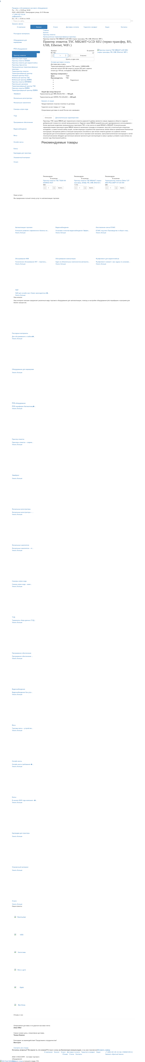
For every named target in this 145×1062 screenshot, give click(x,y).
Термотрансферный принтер (22, 73)
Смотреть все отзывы (21, 1048)
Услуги (55, 27)
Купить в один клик (72, 59)
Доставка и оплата (72, 27)
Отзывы (65, 1054)
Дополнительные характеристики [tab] (67, 117)
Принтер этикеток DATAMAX (21, 82)
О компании (21, 27)
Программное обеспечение (23, 122)
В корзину (83, 55)
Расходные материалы (22, 33)
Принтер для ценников (20, 84)
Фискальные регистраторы (23, 98)
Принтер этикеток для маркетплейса (24, 63)
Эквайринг (17, 94)
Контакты (124, 27)
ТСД (15, 116)
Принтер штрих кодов (19, 58)
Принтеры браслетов (19, 65)
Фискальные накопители (22, 102)
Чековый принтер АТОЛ (20, 75)
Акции (107, 27)
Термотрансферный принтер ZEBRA (25, 90)
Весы (15, 135)
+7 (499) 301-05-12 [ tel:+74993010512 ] (119, 1052)
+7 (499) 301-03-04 (18, 14)
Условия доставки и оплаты (60, 62)
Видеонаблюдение (20, 129)
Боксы (16, 148)
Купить (60, 188)
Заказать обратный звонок (114, 1054)
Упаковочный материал (22, 157)
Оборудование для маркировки (20, 41)
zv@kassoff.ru (16, 16)
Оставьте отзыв (17, 1061)
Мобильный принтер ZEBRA (22, 80)
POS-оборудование (20, 49)
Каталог (39, 27)
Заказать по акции (47, 101)
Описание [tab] (48, 117)
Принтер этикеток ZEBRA (21, 88)
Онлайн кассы (18, 142)
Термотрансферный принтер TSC (24, 86)
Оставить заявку (103, 1050)
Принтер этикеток (20, 55)
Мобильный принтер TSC (21, 77)
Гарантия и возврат (90, 27)
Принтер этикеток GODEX (21, 61)
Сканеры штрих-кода (21, 109)
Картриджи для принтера (22, 153)
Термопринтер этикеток (20, 71)
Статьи (71, 1054)
